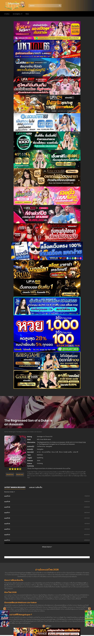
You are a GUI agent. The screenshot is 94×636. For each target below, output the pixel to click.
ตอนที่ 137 (7, 513)
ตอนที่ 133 (7, 535)
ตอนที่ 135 (7, 524)
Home (6, 432)
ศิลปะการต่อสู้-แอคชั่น (65, 452)
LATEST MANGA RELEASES (14, 487)
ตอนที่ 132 (7, 540)
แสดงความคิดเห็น (35, 487)
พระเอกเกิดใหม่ (46, 452)
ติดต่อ (27, 14)
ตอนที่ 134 (7, 529)
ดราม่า (39, 452)
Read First (10, 474)
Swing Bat (49, 446)
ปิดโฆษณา (48, 626)
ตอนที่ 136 (7, 518)
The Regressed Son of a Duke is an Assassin (29, 432)
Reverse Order (9, 492)
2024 (38, 460)
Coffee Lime (41, 446)
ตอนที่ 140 (7, 496)
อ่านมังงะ (7, 14)
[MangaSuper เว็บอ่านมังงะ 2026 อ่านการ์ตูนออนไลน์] (15, 5)
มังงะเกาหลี (55, 452)
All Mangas (12, 432)
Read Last (19, 474)
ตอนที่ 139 (7, 502)
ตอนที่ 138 (7, 507)
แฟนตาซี (75, 452)
